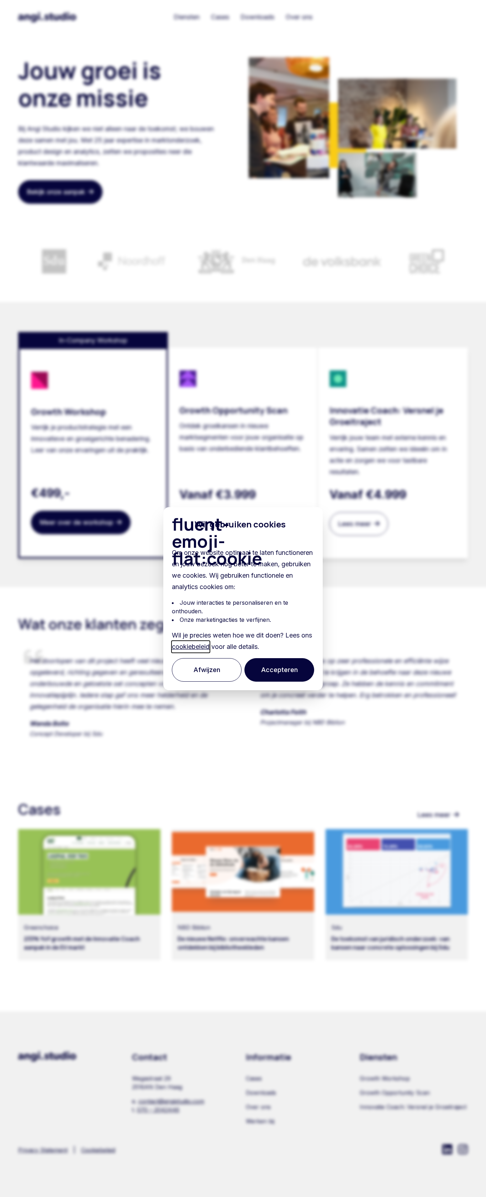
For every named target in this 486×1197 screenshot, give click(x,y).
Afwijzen (207, 669)
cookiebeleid (191, 646)
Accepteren (279, 669)
